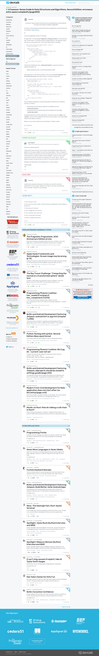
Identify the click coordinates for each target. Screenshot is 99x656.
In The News (37, 557)
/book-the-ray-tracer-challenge (39, 284)
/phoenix (8, 83)
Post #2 (66, 169)
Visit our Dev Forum (70, 2)
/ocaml (7, 136)
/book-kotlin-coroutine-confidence (57, 599)
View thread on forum (31, 202)
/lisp (7, 168)
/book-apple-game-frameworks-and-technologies (43, 264)
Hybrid (28, 430)
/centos (8, 158)
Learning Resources (36, 430)
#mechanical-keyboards (50, 475)
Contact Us (9, 652)
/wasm (8, 76)
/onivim (8, 119)
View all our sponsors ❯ (12, 328)
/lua (40, 459)
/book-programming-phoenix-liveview (40, 305)
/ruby (37, 531)
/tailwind (8, 129)
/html (7, 146)
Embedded (9, 44)
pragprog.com (31, 438)
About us (9, 337)
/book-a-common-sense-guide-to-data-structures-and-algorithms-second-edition (44, 130)
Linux (73, 210)
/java (34, 599)
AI (72, 201)
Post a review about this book (33, 215)
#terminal (32, 514)
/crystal (8, 127)
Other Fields (9, 49)
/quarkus (8, 211)
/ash (7, 148)
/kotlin (46, 495)
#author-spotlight (31, 531)
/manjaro (8, 202)
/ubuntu (8, 194)
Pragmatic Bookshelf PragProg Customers (82, 191)
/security (8, 95)
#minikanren (62, 459)
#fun (40, 583)
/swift (28, 568)
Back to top (65, 607)
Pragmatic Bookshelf (11, 56)
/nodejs (8, 192)
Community (29, 520)
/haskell (38, 550)
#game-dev (40, 495)
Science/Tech (9, 53)
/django (8, 185)
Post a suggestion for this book (34, 210)
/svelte (8, 117)
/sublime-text (9, 173)
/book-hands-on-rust (37, 417)
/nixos (7, 177)
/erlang (8, 81)
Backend (29, 589)
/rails (7, 93)
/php (7, 160)
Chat (34, 574)
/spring (8, 197)
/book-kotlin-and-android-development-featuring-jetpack (45, 324)
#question (29, 340)
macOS (8, 29)
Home (27, 217)
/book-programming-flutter (39, 440)
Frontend (74, 259)
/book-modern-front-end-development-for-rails (43, 398)
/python (8, 88)
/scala (7, 165)
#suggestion (30, 379)
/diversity (8, 204)
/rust (28, 514)
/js (6, 90)
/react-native (9, 163)
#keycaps (41, 475)
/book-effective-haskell (46, 550)
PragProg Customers (11, 7)
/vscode (8, 141)
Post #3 (66, 190)
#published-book (51, 440)
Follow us (11, 347)
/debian (8, 175)
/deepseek (8, 151)
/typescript (9, 114)
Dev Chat (36, 503)
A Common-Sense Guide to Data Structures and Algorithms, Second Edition (83, 20)
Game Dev (29, 574)
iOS (7, 38)
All (6, 61)
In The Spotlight (38, 520)
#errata (26, 128)
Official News (80, 220)
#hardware (29, 475)
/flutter (57, 440)
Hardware (36, 467)
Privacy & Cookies (26, 653)
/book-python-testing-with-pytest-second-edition (44, 340)
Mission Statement (12, 339)
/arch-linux (8, 189)
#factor (53, 459)
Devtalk (84, 196)
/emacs (8, 110)
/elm (57, 459)
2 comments (29, 125)
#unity (36, 583)
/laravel (8, 214)
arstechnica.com (32, 566)
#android (35, 495)
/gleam (7, 134)
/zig (7, 153)
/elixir (34, 459)
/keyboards (35, 475)
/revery (8, 199)
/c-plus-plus (9, 124)
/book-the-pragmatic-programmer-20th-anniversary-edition (46, 245)
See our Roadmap (12, 341)
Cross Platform (10, 35)
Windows (8, 31)
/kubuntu (8, 187)
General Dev (30, 447)
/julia (37, 459)
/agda (7, 180)
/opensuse (8, 156)
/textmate (8, 170)
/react (7, 131)
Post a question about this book (34, 213)
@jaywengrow (35, 30)
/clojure (8, 107)
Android (29, 482)
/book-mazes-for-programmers (34, 533)
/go (7, 98)
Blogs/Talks (79, 265)
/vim (7, 102)
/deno (7, 182)
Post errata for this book (32, 208)
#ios (28, 583)
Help (15, 652)
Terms (19, 653)
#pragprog (29, 440)
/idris (28, 460)
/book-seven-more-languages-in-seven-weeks (41, 460)
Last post (65, 225)
